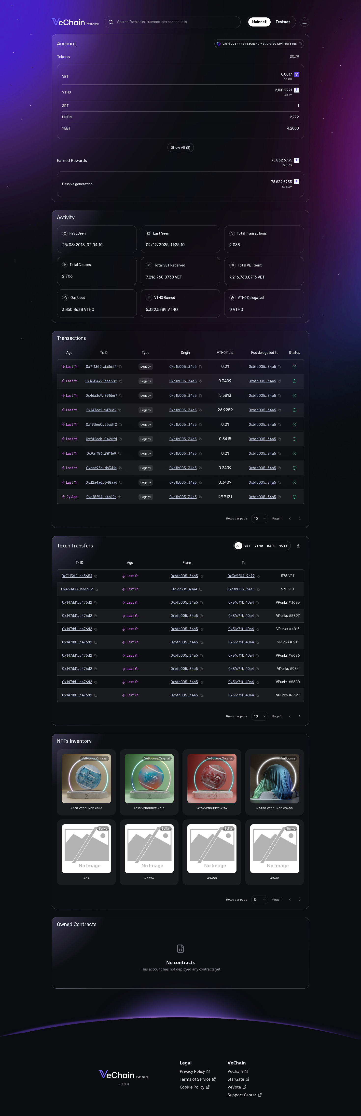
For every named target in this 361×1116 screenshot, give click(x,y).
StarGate (236, 1079)
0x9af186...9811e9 (101, 454)
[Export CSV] (298, 545)
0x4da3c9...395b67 (101, 396)
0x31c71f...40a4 (184, 589)
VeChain (235, 1071)
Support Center (242, 1095)
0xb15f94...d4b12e (101, 497)
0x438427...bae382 (101, 381)
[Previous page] (289, 518)
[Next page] (299, 518)
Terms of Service (195, 1079)
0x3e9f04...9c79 (241, 576)
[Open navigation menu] (304, 22)
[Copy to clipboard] (300, 43)
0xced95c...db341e (101, 468)
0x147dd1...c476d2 (101, 410)
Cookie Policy (192, 1087)
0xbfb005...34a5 (183, 367)
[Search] (110, 22)
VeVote (234, 1087)
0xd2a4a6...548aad (101, 482)
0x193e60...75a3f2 (101, 425)
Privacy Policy (192, 1071)
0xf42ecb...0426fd (101, 439)
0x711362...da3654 (101, 367)
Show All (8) (180, 147)
